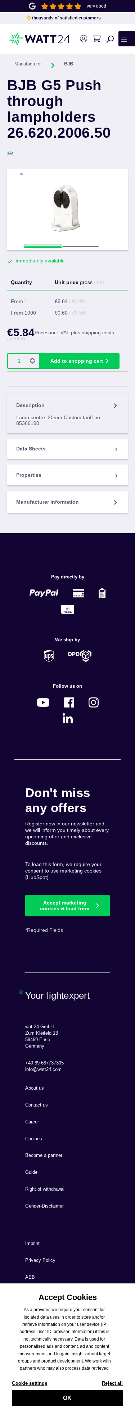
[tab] (67, 413)
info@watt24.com (43, 1069)
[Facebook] (69, 702)
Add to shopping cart (76, 361)
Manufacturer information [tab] (47, 502)
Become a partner (43, 1155)
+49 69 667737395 (44, 1063)
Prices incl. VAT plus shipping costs (74, 332)
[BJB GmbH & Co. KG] (67, 153)
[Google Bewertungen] (32, 6)
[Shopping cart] (96, 38)
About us (34, 1088)
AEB (30, 1277)
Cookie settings (29, 1383)
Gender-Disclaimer (44, 1206)
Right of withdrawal (44, 1189)
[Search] (110, 39)
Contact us (36, 1105)
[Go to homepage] (26, 38)
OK (67, 1398)
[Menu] (126, 38)
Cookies (33, 1138)
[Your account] (83, 38)
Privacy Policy (40, 1260)
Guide (31, 1172)
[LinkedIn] (67, 718)
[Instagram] (93, 702)
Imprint (32, 1243)
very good (96, 6)
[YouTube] (43, 702)
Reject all (112, 1383)
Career (32, 1122)
